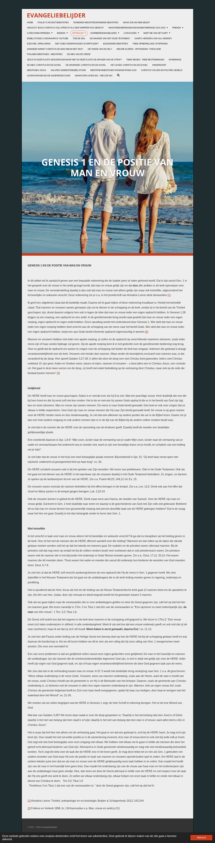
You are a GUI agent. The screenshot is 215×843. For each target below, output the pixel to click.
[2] (146, 331)
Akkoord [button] (201, 837)
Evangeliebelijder (56, 15)
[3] (58, 373)
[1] (169, 295)
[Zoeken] (118, 75)
